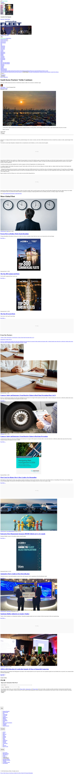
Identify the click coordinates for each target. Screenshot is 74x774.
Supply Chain (14, 193)
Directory (41, 70)
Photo (19, 70)
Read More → (3, 238)
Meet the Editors (8, 71)
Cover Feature (5, 1)
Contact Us (20, 71)
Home (1, 77)
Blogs (10, 70)
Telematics (2, 64)
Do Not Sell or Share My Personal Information (24, 772)
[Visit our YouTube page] (4, 680)
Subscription (2, 71)
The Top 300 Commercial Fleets (9, 274)
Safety (1, 60)
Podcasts (31, 70)
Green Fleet (2, 49)
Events (17, 71)
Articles (9, 1)
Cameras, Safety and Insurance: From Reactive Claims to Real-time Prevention (24, 436)
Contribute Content (49, 71)
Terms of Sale (13, 772)
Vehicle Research (3, 68)
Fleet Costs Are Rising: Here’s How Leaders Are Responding (18, 477)
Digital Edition (7, 19)
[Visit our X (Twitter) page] (3, 680)
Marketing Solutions (39, 71)
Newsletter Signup (32, 71)
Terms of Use (8, 772)
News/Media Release (10, 531)
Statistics (12, 70)
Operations (2, 56)
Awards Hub (35, 70)
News (4, 70)
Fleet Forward (3, 41)
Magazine (7, 70)
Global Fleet (2, 45)
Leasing (1, 50)
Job (38, 70)
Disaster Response (3, 39)
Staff (7, 231)
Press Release (56, 71)
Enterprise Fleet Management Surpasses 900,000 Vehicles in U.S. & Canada (22, 534)
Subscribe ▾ (3, 3)
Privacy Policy (3, 772)
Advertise (44, 71)
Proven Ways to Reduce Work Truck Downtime (14, 234)
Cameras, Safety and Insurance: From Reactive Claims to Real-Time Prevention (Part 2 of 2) (28, 395)
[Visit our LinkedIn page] (2, 680)
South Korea (9, 193)
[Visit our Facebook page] (1, 680)
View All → (2, 675)
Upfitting (2, 66)
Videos (11, 1)
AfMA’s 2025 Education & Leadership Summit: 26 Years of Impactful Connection (24, 669)
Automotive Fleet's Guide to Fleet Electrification (14, 574)
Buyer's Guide (45, 70)
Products (16, 70)
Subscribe (2, 19)
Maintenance (2, 52)
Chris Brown (8, 611)
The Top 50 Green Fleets (7, 314)
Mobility (2, 54)
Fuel (1, 43)
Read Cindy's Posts (4, 88)
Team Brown (13, 71)
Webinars (28, 70)
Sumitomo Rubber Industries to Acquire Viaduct (14, 614)
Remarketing (2, 58)
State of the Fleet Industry (5, 62)
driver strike (5, 193)
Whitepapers (24, 70)
